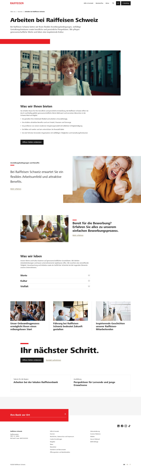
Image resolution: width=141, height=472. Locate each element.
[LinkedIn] (118, 426)
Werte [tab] (23, 275)
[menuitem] (88, 3)
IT (130, 464)
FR (127, 464)
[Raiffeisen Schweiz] (17, 3)
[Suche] (113, 3)
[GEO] (65, 414)
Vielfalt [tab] (24, 286)
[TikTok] (129, 426)
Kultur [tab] (23, 281)
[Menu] (118, 3)
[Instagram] (126, 426)
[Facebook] (122, 426)
